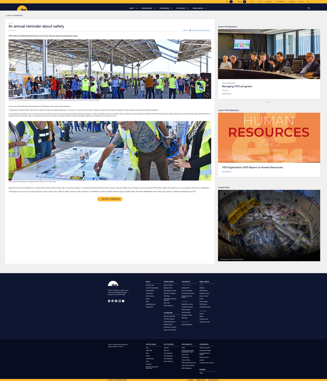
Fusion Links (185, 354)
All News (202, 288)
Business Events (204, 357)
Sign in (201, 373)
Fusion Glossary (168, 305)
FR (308, 1)
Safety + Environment (170, 330)
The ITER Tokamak (169, 319)
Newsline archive (204, 293)
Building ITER (185, 288)
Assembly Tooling (187, 315)
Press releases (204, 301)
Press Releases (168, 358)
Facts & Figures (168, 353)
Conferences (185, 357)
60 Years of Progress (170, 293)
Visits (147, 361)
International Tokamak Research (170, 299)
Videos (201, 316)
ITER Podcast (203, 304)
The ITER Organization (152, 288)
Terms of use (201, 380)
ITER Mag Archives (205, 307)
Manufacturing (168, 324)
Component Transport (170, 327)
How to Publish (186, 360)
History (148, 299)
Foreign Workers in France (205, 354)
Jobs (147, 348)
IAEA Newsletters (187, 368)
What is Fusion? (168, 285)
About (131, 8)
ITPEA (183, 348)
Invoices (202, 360)
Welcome (166, 350)
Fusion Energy (146, 8)
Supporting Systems (169, 321)
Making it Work (168, 288)
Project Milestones (187, 324)
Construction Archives (188, 293)
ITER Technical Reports (188, 365)
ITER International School (189, 363)
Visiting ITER (149, 307)
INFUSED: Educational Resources (152, 367)
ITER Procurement (205, 348)
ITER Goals (167, 296)
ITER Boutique (150, 358)
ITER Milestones (168, 356)
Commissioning (186, 312)
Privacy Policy (213, 380)
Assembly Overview (187, 304)
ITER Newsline (204, 290)
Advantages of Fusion (170, 290)
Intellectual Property (205, 350)
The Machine (164, 8)
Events (201, 299)
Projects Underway (187, 290)
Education (149, 364)
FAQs (147, 301)
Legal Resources (150, 304)
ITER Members (150, 290)
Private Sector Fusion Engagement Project (188, 351)
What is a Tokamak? (169, 316)
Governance (149, 293)
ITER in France (150, 296)
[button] (317, 7)
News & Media (198, 8)
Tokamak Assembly (187, 307)
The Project (181, 8)
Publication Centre (205, 322)
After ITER (166, 303)
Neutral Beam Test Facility (187, 296)
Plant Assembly (186, 309)
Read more (226, 93)
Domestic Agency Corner (207, 363)
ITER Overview (150, 285)
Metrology (184, 318)
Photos (201, 313)
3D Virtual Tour (204, 319)
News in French (204, 296)
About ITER (149, 350)
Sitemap (190, 380)
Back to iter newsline (15, 15)
